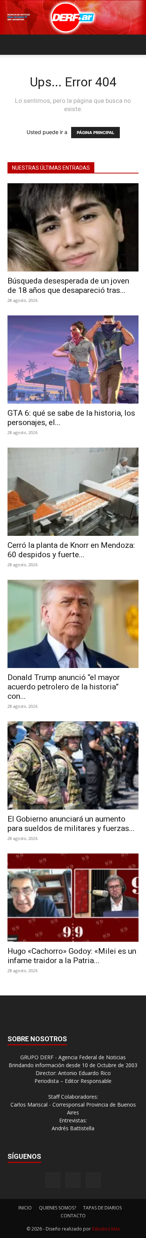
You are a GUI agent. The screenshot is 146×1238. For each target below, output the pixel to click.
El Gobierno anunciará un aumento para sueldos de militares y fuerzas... (71, 823)
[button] (13, 45)
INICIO (25, 1208)
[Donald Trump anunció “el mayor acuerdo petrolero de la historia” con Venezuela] (73, 624)
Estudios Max (106, 1229)
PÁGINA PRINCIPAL (95, 132)
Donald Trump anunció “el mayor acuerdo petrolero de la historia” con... (63, 687)
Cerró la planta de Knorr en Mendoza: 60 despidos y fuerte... (71, 550)
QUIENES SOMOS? (57, 1208)
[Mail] (73, 1180)
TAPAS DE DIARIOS (102, 1208)
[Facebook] (52, 1180)
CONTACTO (73, 1215)
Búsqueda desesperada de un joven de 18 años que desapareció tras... (68, 285)
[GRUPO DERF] (73, 17)
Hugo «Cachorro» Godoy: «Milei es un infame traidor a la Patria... (71, 956)
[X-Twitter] (93, 1180)
